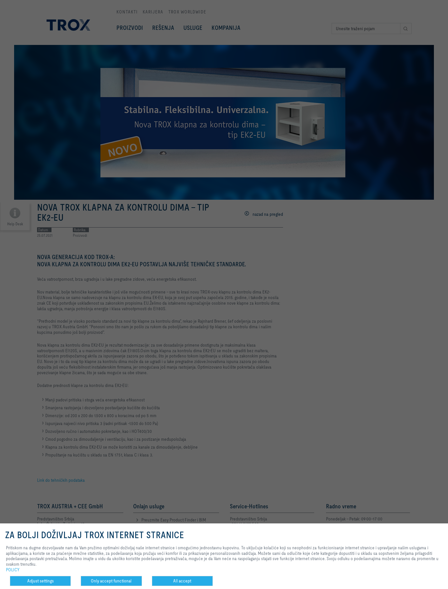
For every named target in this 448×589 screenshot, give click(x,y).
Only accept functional (111, 580)
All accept (182, 580)
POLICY (13, 569)
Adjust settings (40, 580)
